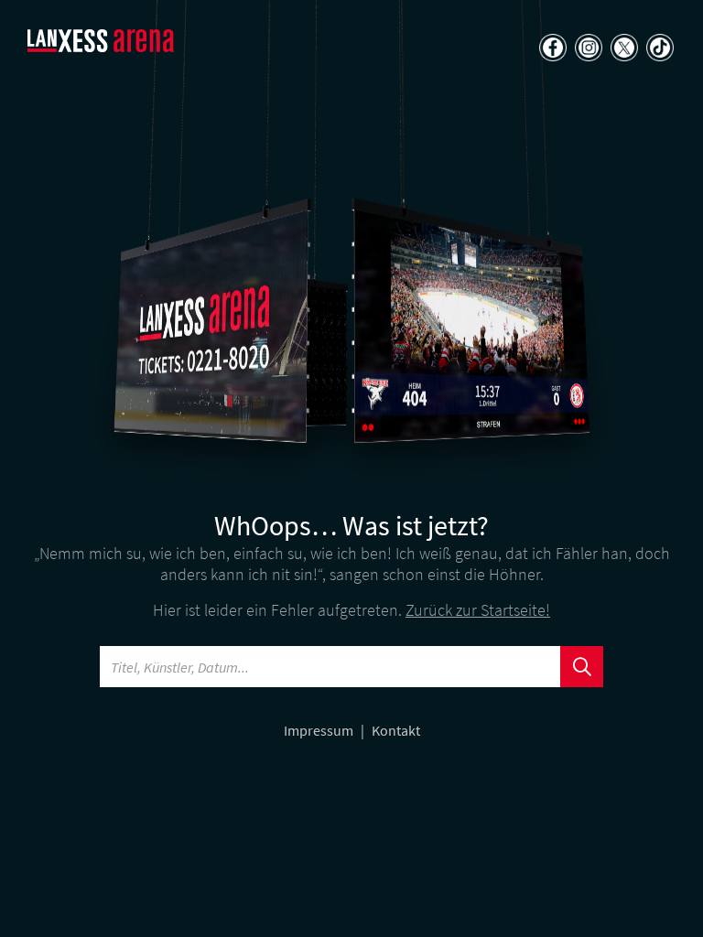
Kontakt (396, 730)
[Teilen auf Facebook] (550, 49)
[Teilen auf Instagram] (586, 49)
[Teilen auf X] (622, 49)
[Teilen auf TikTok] (658, 49)
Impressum (320, 730)
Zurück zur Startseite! (478, 609)
